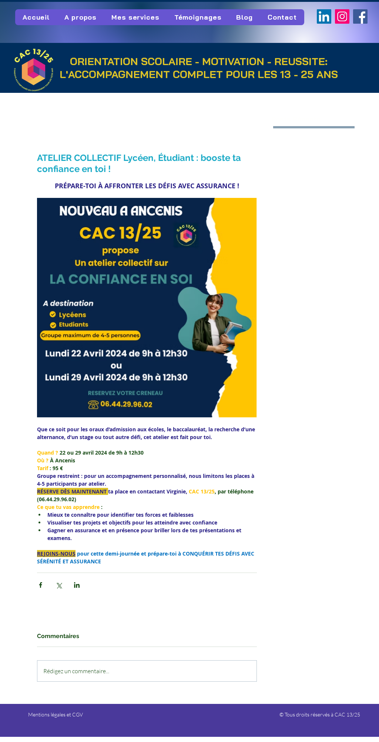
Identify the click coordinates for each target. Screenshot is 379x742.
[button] (80, 17)
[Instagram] (342, 16)
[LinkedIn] (324, 16)
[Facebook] (360, 16)
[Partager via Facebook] (40, 584)
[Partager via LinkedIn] (76, 584)
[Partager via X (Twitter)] (58, 584)
